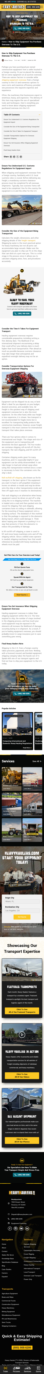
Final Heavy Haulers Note (12, 150)
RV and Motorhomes (9, 1319)
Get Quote (22, 917)
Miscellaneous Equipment (11, 1315)
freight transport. (28, 240)
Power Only (28, 1279)
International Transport (32, 1268)
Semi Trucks (6, 1322)
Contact (4, 1251)
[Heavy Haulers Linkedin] (27, 1230)
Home (4, 41)
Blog (3, 1266)
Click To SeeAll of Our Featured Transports (22, 1010)
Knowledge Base (8, 1258)
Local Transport (29, 1272)
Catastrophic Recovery (32, 1250)
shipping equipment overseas (14, 80)
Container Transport (9, 811)
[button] (11, 156)
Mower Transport (8, 836)
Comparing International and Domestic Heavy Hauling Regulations (17, 742)
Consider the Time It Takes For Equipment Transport (21, 131)
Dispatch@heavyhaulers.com (21, 1214)
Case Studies (6, 1269)
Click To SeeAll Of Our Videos (22, 1075)
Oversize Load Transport (10, 785)
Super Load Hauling (30, 836)
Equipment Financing (18, 1223)
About (4, 1248)
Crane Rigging (29, 1254)
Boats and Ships (7, 1297)
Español (5, 1276)
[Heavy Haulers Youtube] (21, 1230)
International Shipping (30, 785)
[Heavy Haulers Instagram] (16, 1230)
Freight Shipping (30, 1258)
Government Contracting (32, 1261)
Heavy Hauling (29, 1265)
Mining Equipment (8, 1311)
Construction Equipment (10, 1304)
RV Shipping (27, 811)
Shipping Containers (9, 1326)
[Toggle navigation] (42, 7)
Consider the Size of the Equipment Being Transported (21, 127)
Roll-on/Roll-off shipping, (12, 477)
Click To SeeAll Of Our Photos (22, 1140)
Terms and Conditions (9, 1365)
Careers (5, 1273)
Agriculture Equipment (10, 1293)
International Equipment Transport (14, 716)
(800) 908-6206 (33, 7)
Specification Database (10, 1262)
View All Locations (17, 1207)
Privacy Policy (24, 1365)
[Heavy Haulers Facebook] (10, 1230)
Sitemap (33, 1365)
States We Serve (8, 1255)
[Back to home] (13, 7)
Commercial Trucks (9, 1301)
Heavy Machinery (8, 1308)
